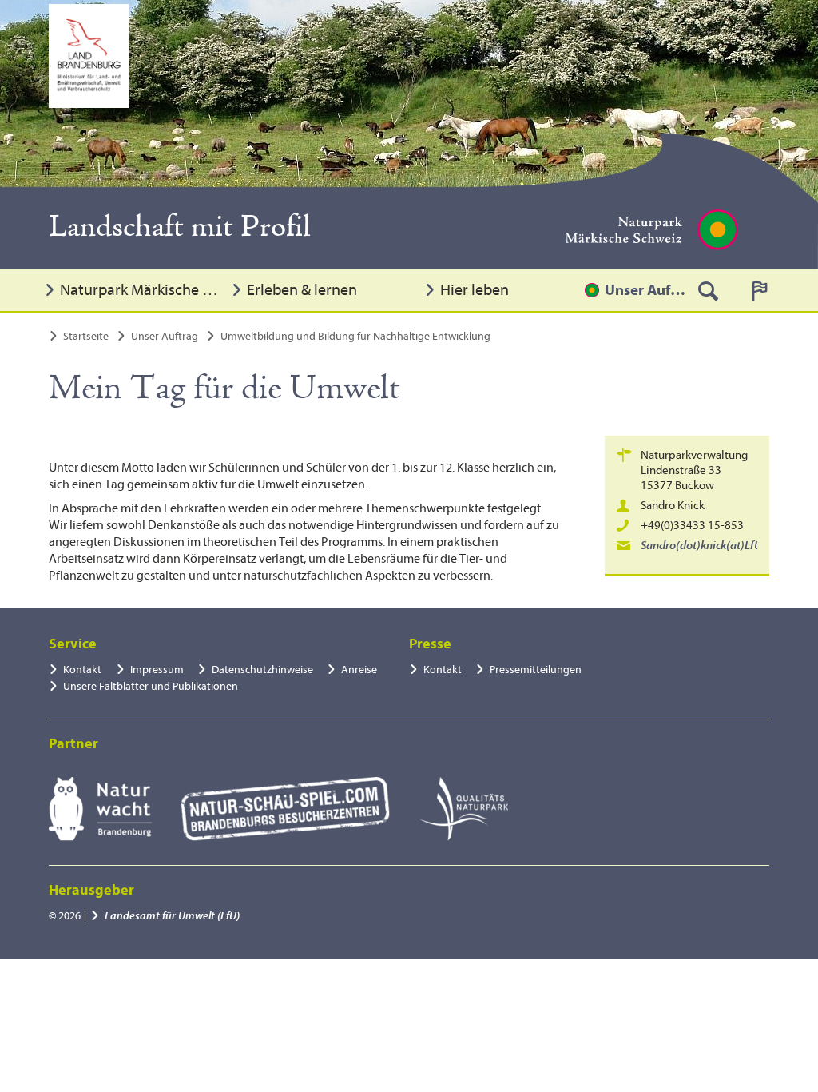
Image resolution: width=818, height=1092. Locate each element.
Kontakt (82, 669)
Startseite (86, 336)
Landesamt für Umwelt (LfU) (172, 916)
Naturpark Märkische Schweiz (141, 290)
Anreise (359, 669)
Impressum (157, 669)
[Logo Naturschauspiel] (285, 809)
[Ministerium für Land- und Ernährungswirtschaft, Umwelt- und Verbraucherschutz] (89, 56)
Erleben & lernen (302, 290)
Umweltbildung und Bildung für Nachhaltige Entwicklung (355, 336)
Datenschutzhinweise (262, 669)
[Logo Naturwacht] (100, 809)
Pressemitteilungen (536, 669)
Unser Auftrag (645, 290)
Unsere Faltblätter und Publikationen (150, 686)
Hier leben (474, 290)
